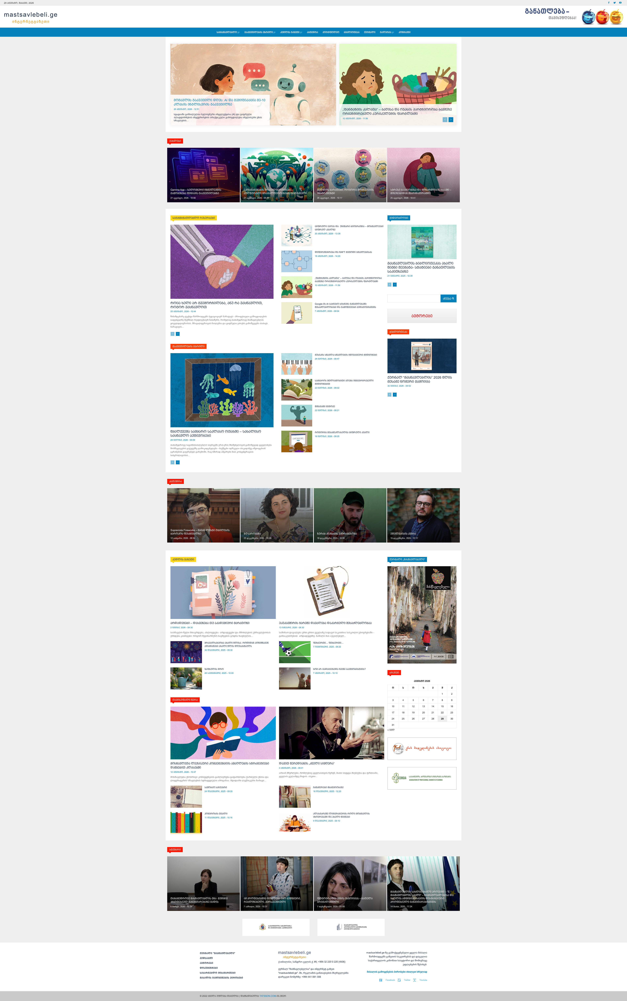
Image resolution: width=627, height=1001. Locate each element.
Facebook (390, 980)
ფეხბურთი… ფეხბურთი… (328, 642)
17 (393, 712)
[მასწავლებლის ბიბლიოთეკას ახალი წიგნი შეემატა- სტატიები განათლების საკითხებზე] (422, 242)
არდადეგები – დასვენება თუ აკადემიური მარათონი (209, 623)
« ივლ (391, 730)
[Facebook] (609, 3)
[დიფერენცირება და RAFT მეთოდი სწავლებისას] (296, 261)
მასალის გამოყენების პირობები (221, 977)
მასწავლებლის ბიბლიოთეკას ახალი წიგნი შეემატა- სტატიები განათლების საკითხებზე (421, 267)
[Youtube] (620, 3)
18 (403, 712)
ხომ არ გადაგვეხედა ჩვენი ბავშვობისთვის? (339, 669)
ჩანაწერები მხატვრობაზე (328, 787)
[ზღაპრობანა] (277, 515)
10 (393, 706)
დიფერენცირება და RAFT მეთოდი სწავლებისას (343, 252)
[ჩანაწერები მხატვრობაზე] (295, 797)
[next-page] (451, 119)
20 (423, 712)
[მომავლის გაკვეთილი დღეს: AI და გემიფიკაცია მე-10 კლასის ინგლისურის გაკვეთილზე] (253, 84)
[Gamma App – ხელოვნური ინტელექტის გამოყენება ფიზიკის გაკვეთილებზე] (203, 175)
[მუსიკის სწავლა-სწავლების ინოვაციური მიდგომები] (296, 364)
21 (433, 712)
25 (403, 718)
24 (393, 718)
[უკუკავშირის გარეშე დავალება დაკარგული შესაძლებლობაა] (331, 592)
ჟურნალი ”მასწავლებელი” (217, 953)
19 (413, 712)
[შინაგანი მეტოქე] (296, 415)
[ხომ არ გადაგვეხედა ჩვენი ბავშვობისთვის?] (295, 678)
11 (403, 706)
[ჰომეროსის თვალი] (186, 823)
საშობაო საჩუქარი (216, 787)
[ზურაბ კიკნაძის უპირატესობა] (350, 515)
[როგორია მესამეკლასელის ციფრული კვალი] (296, 441)
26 (413, 718)
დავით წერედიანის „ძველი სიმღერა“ (307, 763)
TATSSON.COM (268, 996)
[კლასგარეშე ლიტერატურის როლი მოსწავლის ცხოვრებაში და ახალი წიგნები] (295, 823)
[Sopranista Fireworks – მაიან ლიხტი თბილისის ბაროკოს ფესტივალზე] (203, 515)
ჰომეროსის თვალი (216, 813)
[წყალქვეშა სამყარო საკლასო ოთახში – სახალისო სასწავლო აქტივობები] (221, 390)
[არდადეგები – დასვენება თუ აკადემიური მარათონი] (223, 592)
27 (423, 718)
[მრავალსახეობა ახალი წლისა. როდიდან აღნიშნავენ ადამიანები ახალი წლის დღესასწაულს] (186, 652)
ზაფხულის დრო (214, 669)
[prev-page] (445, 119)
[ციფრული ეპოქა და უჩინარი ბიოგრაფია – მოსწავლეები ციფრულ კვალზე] (296, 235)
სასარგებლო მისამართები (218, 972)
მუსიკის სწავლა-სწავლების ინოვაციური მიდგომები (346, 354)
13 (423, 706)
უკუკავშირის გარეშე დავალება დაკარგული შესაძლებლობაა (325, 623)
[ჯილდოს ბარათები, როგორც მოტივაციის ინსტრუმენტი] (350, 175)
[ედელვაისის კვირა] (423, 515)
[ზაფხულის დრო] (186, 678)
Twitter (407, 980)
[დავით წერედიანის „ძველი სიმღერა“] (331, 733)
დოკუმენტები (209, 968)
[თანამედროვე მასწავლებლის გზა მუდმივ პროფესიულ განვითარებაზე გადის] (203, 883)
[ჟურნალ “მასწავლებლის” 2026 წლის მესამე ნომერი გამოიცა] (422, 356)
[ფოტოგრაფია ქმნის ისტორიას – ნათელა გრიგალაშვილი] (350, 883)
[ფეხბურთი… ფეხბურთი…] (295, 652)
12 (413, 706)
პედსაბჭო (206, 958)
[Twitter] (614, 3)
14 (433, 706)
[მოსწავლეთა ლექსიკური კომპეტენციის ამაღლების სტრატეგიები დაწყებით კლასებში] (223, 733)
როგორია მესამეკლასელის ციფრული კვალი (342, 432)
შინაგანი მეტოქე (325, 406)
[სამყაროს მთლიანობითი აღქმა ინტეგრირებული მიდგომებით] (296, 389)
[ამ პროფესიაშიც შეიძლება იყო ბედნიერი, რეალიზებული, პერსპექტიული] (277, 883)
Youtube (423, 980)
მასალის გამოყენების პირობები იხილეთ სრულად (397, 971)
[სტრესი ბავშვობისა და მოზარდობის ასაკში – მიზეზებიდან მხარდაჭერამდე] (423, 175)
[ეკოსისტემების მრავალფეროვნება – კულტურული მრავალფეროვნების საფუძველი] (277, 175)
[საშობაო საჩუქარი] (186, 797)
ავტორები (206, 963)
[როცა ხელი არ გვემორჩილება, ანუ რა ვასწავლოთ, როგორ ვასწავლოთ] (221, 262)
